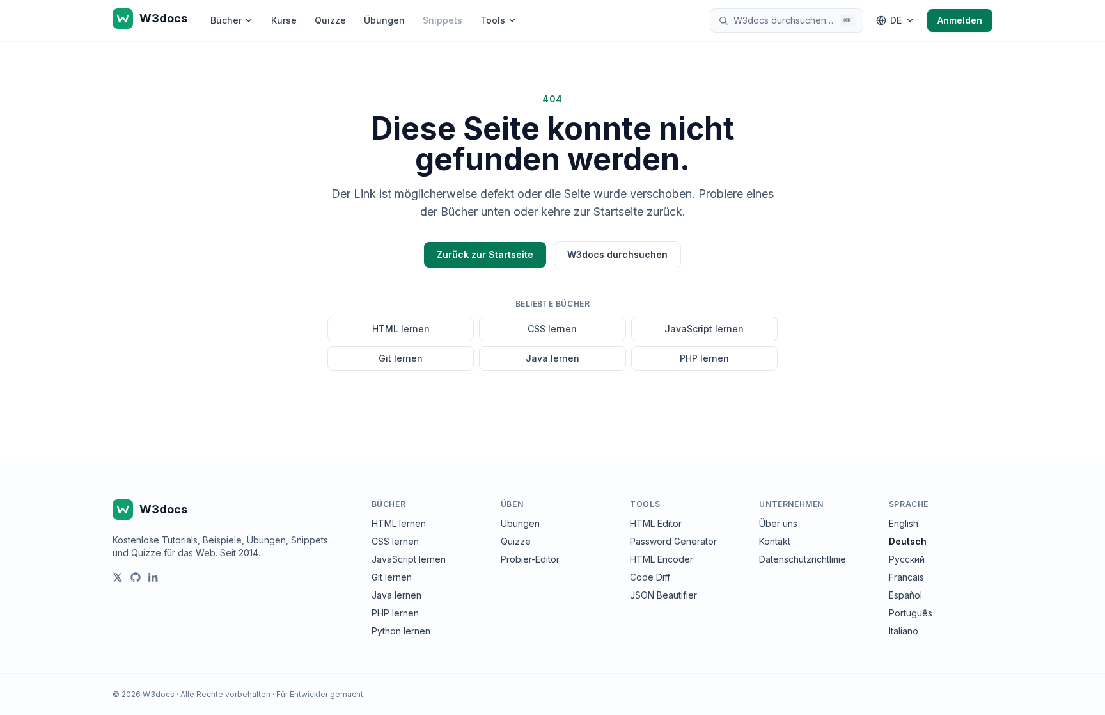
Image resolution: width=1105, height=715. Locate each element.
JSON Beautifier (663, 595)
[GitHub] (135, 577)
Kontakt (774, 541)
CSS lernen (552, 328)
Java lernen (552, 358)
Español (905, 595)
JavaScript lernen (704, 328)
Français (906, 577)
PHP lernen (704, 358)
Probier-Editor (530, 559)
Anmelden (959, 20)
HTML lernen (401, 328)
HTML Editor (656, 523)
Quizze (330, 20)
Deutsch (908, 541)
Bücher (226, 20)
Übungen (384, 20)
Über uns (778, 523)
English (903, 523)
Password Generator (673, 541)
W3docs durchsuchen (617, 254)
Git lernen (401, 358)
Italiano (903, 630)
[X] (118, 577)
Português (910, 612)
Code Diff (650, 577)
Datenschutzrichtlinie (802, 559)
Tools (492, 20)
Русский (907, 559)
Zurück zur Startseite (485, 254)
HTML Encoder (661, 559)
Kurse (284, 20)
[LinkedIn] (153, 577)
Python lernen (401, 630)
